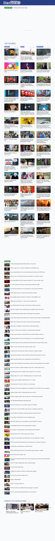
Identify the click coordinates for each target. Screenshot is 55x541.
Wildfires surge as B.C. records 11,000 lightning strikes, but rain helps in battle (25, 375)
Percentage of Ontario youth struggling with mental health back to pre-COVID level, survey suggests (30, 388)
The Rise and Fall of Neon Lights (16, 467)
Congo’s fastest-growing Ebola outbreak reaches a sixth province (23, 263)
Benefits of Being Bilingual (15, 479)
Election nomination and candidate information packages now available (24, 487)
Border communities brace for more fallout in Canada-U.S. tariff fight (23, 404)
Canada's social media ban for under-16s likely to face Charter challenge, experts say (27, 334)
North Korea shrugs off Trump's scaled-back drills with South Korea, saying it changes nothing (28, 342)
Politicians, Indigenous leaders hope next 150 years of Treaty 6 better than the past (26, 396)
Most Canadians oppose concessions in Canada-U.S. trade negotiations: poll (25, 297)
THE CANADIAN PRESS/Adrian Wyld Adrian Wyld (20, 400)
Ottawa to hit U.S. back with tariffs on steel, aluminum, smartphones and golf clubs (26, 409)
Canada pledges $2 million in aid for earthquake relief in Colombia (23, 425)
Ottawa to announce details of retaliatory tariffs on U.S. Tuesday (22, 380)
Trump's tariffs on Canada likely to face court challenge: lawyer (22, 417)
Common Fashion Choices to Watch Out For (19, 475)
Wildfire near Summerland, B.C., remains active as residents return (23, 301)
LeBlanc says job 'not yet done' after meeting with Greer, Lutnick (23, 346)
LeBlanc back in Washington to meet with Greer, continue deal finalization (24, 326)
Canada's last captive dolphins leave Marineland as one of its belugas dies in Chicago (27, 438)
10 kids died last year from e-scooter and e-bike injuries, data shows (23, 292)
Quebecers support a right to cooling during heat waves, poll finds (23, 392)
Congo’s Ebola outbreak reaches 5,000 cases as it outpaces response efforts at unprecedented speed (30, 317)
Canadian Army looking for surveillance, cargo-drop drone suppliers (23, 471)
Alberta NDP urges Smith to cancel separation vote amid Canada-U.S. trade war (26, 421)
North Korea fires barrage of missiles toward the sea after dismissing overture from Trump (27, 355)
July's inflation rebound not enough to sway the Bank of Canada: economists (25, 305)
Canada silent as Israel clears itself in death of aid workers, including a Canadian (26, 350)
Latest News (8, 7)
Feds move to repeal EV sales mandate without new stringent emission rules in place (27, 309)
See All (29, 501)
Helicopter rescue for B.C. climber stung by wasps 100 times (22, 433)
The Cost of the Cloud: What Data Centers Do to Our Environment (23, 491)
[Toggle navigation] (50, 2)
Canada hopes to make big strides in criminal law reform (21, 446)
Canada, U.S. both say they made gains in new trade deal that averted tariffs (25, 330)
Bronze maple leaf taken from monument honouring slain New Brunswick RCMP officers (27, 272)
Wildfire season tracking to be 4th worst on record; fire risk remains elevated (25, 321)
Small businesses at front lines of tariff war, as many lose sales (22, 384)
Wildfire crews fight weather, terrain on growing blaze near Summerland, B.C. (25, 359)
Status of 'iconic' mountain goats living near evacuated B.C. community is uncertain (26, 276)
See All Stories (16, 46)
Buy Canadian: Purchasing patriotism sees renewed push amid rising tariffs (25, 429)
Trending (7, 261)
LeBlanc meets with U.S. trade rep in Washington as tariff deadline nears (24, 268)
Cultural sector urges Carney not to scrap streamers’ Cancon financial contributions (26, 288)
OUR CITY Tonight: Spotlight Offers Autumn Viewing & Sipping (22, 462)
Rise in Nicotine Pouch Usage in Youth (18, 454)
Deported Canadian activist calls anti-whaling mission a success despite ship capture (27, 338)
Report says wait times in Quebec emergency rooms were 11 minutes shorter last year (27, 367)
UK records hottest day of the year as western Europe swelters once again (25, 284)
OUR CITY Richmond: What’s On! (17, 483)
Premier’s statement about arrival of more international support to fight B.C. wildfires (26, 450)
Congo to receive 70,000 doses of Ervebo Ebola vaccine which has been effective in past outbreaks (29, 363)
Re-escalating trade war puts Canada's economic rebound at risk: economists (25, 371)
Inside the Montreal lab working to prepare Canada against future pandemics (25, 313)
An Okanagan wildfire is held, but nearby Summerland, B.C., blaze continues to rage (26, 280)
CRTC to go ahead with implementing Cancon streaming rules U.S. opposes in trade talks (27, 442)
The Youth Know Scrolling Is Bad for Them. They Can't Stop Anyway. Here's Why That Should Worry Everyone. (30, 459)
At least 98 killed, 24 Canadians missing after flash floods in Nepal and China (25, 413)
